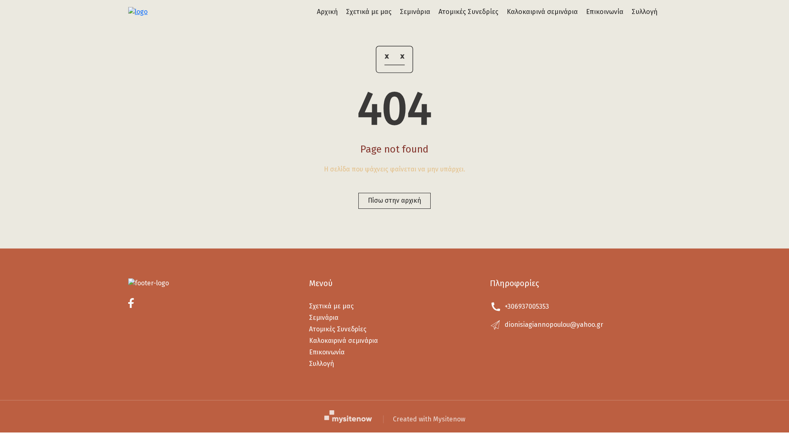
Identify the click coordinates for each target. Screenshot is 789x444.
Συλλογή (645, 11)
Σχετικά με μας (369, 11)
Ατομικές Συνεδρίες (468, 11)
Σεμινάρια (415, 11)
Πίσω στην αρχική (394, 200)
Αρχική (327, 11)
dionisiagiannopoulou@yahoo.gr (554, 324)
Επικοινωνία (604, 11)
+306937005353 (527, 306)
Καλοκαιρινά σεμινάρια (542, 11)
